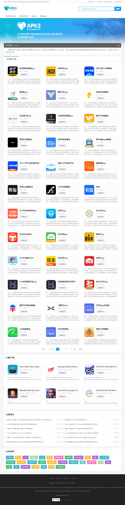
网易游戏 (91, 462)
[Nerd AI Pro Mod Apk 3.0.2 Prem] (89, 370)
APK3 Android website (69, 483)
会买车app (62, 211)
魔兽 (49, 457)
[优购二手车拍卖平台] (51, 166)
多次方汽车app (102, 282)
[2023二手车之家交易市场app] (13, 166)
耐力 (18, 457)
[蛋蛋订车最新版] (89, 332)
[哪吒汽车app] (51, 95)
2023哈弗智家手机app (28, 282)
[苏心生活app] (89, 213)
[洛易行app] (89, 261)
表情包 (33, 457)
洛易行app (100, 258)
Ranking (43, 16)
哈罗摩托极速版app (27, 68)
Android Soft (24, 16)
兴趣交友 (73, 462)
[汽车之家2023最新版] (89, 71)
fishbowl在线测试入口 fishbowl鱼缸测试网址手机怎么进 (81, 424)
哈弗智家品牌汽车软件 (66, 282)
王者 (25, 457)
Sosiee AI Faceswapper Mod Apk (68, 390)
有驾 (98, 187)
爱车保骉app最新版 (103, 139)
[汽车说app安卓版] (89, 308)
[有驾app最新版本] (13, 190)
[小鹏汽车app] (51, 308)
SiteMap (73, 478)
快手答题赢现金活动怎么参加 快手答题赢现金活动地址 (81, 442)
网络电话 (52, 462)
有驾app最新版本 (26, 187)
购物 (108, 462)
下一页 (73, 349)
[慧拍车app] (89, 237)
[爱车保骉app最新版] (89, 142)
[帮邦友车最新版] (13, 142)
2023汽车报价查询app (28, 211)
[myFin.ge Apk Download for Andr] (51, 370)
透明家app (24, 92)
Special (34, 16)
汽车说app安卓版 (102, 305)
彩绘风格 (10, 462)
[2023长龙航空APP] (13, 261)
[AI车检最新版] (13, 332)
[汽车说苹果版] (51, 332)
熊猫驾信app (101, 163)
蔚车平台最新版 (102, 116)
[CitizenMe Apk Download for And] (89, 393)
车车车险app (63, 234)
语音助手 (58, 457)
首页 (43, 349)
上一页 (51, 349)
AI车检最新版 (25, 329)
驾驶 (51, 467)
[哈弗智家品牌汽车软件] (51, 285)
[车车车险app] (51, 237)
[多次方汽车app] (89, 285)
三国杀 (9, 457)
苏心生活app (101, 211)
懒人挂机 (21, 462)
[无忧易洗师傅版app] (51, 119)
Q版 (100, 462)
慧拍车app (100, 234)
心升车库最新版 (64, 187)
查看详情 (24, 74)
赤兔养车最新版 (102, 92)
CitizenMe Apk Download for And (107, 390)
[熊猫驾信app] (89, 166)
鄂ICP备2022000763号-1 (62, 495)
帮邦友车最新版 (26, 139)
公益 (42, 457)
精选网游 (25, 467)
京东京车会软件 (26, 234)
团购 (44, 467)
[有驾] (89, 190)
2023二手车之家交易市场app (30, 163)
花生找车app (63, 258)
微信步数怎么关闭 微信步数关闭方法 (76, 420)
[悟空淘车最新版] (51, 142)
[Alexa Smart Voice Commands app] (13, 370)
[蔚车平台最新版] (89, 119)
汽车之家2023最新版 (104, 68)
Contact (58, 478)
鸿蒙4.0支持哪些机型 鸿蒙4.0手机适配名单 (20, 428)
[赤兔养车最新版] (89, 95)
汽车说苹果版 (63, 329)
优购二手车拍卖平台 (66, 163)
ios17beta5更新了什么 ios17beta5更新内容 (19, 433)
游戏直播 (62, 462)
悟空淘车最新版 (64, 139)
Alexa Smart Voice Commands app (30, 367)
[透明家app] (13, 95)
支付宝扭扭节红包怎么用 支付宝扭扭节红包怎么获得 (80, 437)
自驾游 (68, 457)
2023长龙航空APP (26, 258)
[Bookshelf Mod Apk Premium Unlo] (13, 393)
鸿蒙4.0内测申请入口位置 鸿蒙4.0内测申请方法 (79, 428)
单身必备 (78, 457)
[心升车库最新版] (51, 190)
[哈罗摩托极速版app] (13, 71)
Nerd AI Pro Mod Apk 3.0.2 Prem (107, 367)
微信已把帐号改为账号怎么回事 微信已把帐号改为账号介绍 (25, 442)
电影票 (42, 462)
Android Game (10, 16)
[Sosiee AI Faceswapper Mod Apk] (51, 393)
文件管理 (104, 457)
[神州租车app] (51, 71)
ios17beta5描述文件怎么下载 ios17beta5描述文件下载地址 (82, 433)
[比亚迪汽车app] (13, 119)
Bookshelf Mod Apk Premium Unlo (30, 390)
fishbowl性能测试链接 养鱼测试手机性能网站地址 (22, 424)
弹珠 (82, 462)
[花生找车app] (51, 261)
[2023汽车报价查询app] (13, 213)
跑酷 (95, 457)
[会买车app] (51, 213)
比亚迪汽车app (25, 116)
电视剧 (35, 467)
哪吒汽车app (63, 92)
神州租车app (63, 68)
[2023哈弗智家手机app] (13, 285)
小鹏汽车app (63, 305)
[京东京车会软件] (13, 237)
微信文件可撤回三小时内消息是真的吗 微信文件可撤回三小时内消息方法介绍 (30, 420)
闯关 (16, 467)
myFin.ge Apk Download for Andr (68, 367)
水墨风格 (32, 462)
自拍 (9, 467)
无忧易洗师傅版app (65, 116)
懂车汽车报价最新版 (27, 305)
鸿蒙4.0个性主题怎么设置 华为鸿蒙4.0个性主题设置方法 (24, 437)
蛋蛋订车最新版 (102, 329)
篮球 (87, 457)
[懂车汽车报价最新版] (13, 308)
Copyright (65, 478)
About (51, 478)
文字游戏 (60, 467)
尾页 (80, 349)
